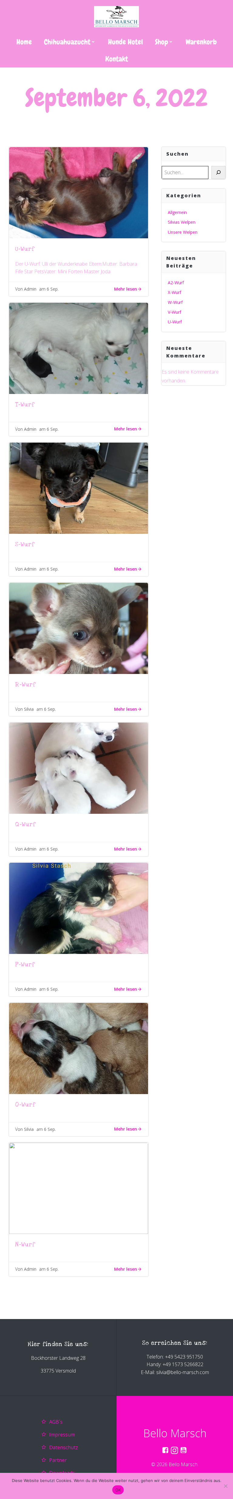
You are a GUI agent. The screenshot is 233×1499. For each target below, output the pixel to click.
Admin (30, 289)
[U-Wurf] (78, 192)
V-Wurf (174, 312)
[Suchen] (218, 172)
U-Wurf (175, 322)
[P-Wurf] (78, 907)
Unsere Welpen (183, 232)
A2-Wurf (176, 282)
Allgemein (177, 212)
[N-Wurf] (78, 1187)
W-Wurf (175, 302)
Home (24, 42)
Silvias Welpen (181, 222)
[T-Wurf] (78, 347)
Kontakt (116, 59)
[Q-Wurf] (78, 768)
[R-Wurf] (78, 627)
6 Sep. (53, 289)
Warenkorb (201, 42)
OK (118, 1489)
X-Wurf (174, 292)
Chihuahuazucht (67, 42)
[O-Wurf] (78, 1048)
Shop (161, 42)
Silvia (29, 709)
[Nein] (225, 1486)
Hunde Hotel (125, 42)
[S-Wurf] (78, 487)
